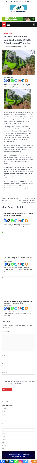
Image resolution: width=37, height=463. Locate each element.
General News (8, 34)
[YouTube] (28, 1)
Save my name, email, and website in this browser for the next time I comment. (20, 382)
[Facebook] (12, 1)
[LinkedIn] (17, 1)
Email (4, 364)
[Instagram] (22, 1)
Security (4, 445)
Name (4, 355)
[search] (34, 24)
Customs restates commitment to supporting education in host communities (18, 302)
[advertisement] (18, 19)
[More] (26, 80)
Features (4, 418)
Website (4, 372)
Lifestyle (4, 433)
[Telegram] (15, 80)
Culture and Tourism (7, 405)
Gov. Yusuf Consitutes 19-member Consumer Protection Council (18, 258)
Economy (4, 409)
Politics (3, 439)
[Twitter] (6, 1)
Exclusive (4, 415)
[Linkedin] (22, 80)
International (5, 427)
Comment (5, 332)
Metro (3, 436)
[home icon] (4, 24)
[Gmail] (19, 80)
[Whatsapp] (12, 80)
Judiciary (4, 430)
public (3, 442)
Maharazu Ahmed (9, 46)
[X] (8, 80)
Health (3, 424)
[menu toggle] (8, 24)
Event (3, 412)
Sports (3, 448)
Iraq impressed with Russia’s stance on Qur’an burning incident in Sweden (18, 214)
